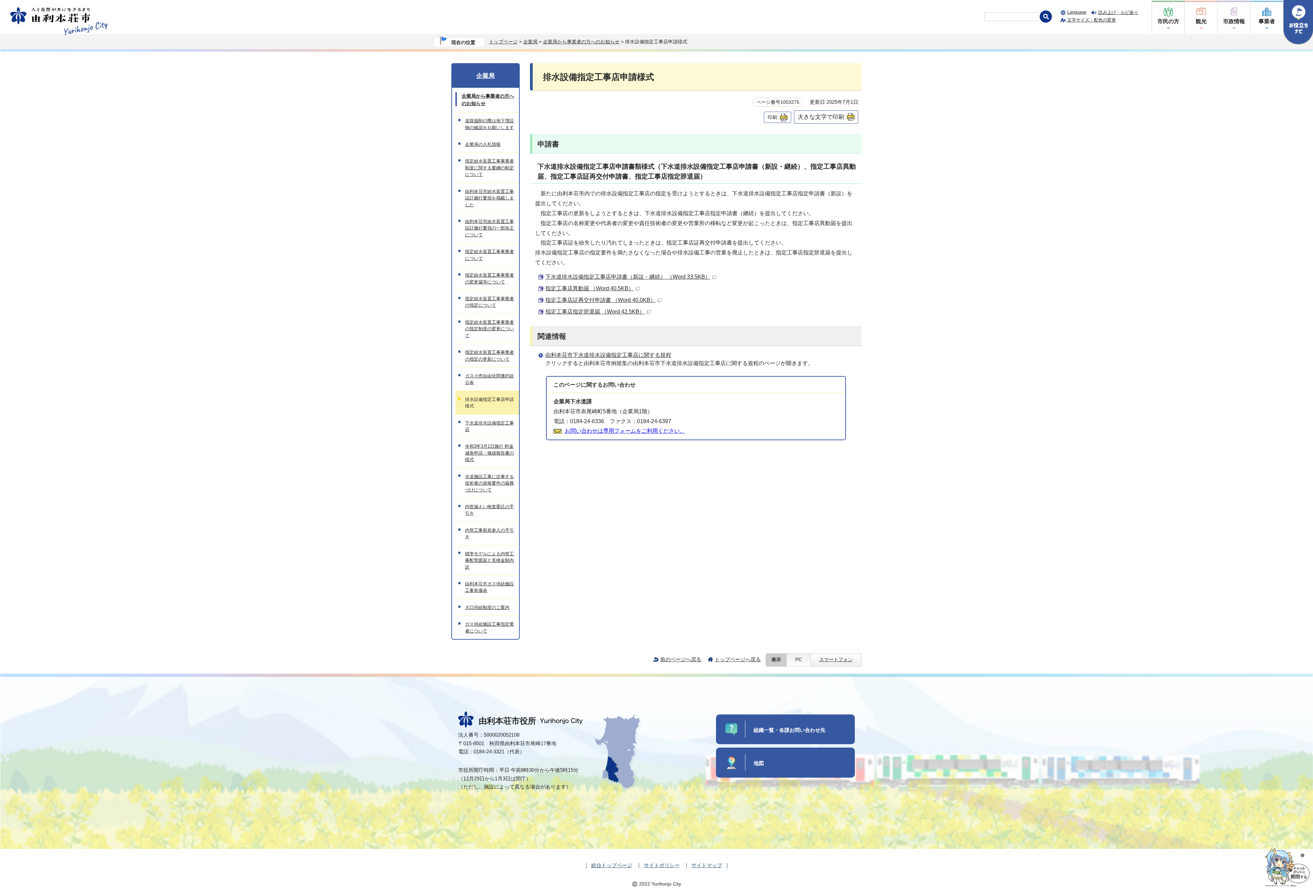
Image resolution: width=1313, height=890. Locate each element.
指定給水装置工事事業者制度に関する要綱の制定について (489, 167)
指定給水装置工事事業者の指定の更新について (489, 355)
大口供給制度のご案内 (487, 607)
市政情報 (1234, 21)
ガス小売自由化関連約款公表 (489, 379)
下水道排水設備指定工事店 (489, 426)
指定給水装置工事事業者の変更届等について (489, 278)
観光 (1201, 21)
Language (1076, 12)
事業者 (1267, 21)
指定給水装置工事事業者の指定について (489, 302)
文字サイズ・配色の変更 (1091, 20)
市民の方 (1168, 21)
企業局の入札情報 (483, 144)
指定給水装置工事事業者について (489, 255)
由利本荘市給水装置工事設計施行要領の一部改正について (489, 228)
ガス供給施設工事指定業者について (489, 627)
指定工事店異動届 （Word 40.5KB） (589, 288)
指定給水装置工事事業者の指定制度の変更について (489, 329)
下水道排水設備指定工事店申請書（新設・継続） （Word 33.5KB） (628, 277)
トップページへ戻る (738, 659)
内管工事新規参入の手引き (489, 533)
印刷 (772, 117)
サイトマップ (706, 865)
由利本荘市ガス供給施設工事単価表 (489, 587)
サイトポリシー (662, 865)
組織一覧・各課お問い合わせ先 (789, 730)
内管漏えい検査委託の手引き (489, 510)
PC (798, 659)
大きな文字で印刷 (821, 116)
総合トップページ (611, 865)
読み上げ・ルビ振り (1118, 12)
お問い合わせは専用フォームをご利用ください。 (625, 431)
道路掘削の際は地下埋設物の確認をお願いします (489, 124)
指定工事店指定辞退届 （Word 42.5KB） (595, 312)
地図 (759, 763)
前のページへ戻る (680, 659)
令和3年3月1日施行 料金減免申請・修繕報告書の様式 (489, 453)
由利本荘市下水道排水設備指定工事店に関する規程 (608, 355)
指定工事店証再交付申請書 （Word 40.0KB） (600, 300)
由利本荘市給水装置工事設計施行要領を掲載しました (489, 198)
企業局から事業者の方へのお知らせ (581, 41)
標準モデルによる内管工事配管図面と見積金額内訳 (489, 560)
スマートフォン (836, 659)
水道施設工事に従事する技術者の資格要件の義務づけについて (489, 483)
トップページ (503, 41)
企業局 (530, 41)
